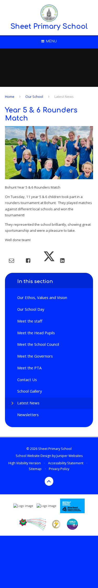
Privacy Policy (59, 469)
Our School (34, 96)
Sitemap (35, 469)
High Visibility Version (24, 463)
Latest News (64, 96)
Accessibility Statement (65, 463)
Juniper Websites (69, 456)
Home (9, 96)
